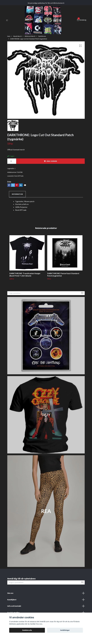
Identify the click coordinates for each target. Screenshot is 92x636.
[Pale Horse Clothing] (43, 20)
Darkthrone (42, 36)
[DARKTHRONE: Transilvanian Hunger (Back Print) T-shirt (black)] (27, 252)
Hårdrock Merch (30, 36)
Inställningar (65, 630)
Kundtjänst (11, 599)
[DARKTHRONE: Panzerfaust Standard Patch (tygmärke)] (64, 252)
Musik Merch (17, 36)
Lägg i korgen (51, 161)
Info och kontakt (14, 606)
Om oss (10, 593)
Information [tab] (17, 194)
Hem (8, 36)
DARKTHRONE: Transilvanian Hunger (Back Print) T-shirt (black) (25, 274)
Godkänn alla (27, 630)
